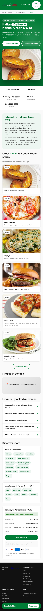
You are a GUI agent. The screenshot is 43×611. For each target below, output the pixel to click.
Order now (36, 5)
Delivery (10, 12)
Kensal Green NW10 (21, 12)
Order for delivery (11, 43)
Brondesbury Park (23, 463)
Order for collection (31, 43)
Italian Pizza (27, 490)
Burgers (8, 494)
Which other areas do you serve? (17, 435)
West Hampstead (23, 458)
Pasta (16, 494)
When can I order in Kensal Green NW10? (19, 413)
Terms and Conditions (29, 593)
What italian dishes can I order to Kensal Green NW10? (19, 427)
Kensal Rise (30, 454)
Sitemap (25, 596)
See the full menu (21, 366)
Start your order (21, 537)
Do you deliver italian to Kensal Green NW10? (18, 406)
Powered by (5, 568)
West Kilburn (10, 463)
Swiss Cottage (24, 471)
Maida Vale (9, 467)
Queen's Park (18, 454)
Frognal (8, 476)
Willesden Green (11, 471)
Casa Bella (33, 494)
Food (7, 499)
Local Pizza (16, 490)
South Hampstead (22, 467)
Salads (24, 494)
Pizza (7, 490)
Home (4, 12)
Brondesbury (10, 458)
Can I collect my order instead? (16, 420)
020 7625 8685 (25, 5)
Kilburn (8, 454)
